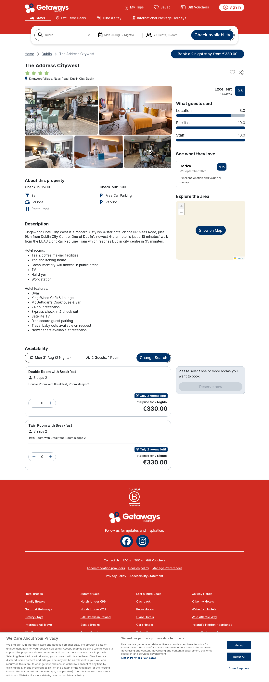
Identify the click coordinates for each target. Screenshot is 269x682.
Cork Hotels (144, 625)
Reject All (239, 656)
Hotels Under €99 (93, 601)
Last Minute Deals (148, 594)
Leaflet (240, 258)
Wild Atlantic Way (204, 617)
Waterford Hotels (204, 609)
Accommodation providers (106, 568)
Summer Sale (90, 594)
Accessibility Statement (146, 576)
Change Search (153, 357)
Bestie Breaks (90, 625)
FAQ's (127, 560)
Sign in (235, 7)
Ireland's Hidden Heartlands (212, 625)
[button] (34, 403)
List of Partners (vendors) (138, 657)
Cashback (143, 601)
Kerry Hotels (145, 609)
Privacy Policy (116, 576)
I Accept (239, 645)
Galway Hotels (202, 594)
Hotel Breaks (34, 594)
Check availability (212, 34)
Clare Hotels (145, 617)
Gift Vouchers (198, 7)
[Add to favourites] (232, 72)
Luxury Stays (34, 617)
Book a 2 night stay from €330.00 (207, 54)
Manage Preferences (167, 568)
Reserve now (210, 386)
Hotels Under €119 (93, 609)
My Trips (137, 7)
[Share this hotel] (240, 72)
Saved (165, 7)
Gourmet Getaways (38, 609)
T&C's (138, 560)
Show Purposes (239, 668)
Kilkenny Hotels (203, 601)
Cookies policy (138, 568)
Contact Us (112, 560)
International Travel (39, 625)
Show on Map (210, 230)
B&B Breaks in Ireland (96, 617)
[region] (134, 657)
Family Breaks (35, 601)
